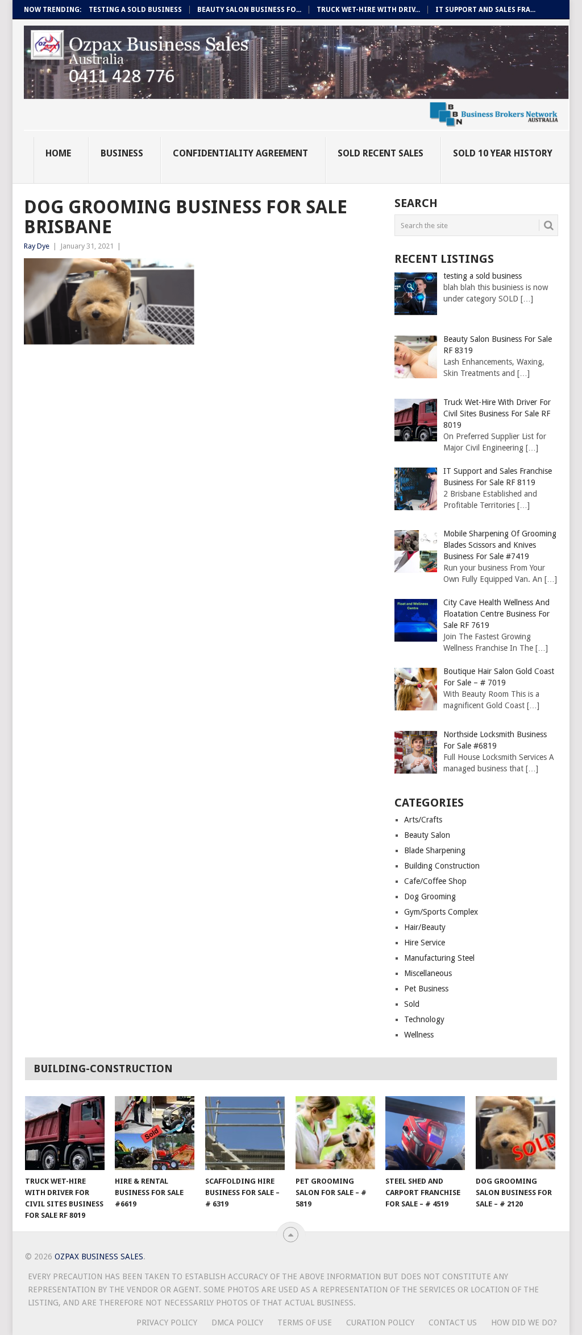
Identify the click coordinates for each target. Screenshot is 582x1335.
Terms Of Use (304, 1322)
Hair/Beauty (425, 927)
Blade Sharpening (434, 850)
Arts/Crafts (423, 819)
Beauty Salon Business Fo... (249, 10)
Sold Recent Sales (380, 153)
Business (122, 153)
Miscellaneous (428, 973)
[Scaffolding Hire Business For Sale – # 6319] (245, 1133)
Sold (411, 1004)
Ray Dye (36, 246)
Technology (424, 1019)
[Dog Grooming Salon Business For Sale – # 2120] (515, 1133)
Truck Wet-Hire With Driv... (368, 10)
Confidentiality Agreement (240, 153)
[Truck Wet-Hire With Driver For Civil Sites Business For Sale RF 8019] (65, 1133)
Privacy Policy (166, 1322)
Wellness (419, 1034)
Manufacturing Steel (439, 957)
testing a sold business (135, 10)
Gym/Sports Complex (441, 911)
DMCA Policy (237, 1322)
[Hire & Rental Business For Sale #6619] (154, 1133)
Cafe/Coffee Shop (435, 881)
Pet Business (426, 988)
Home (58, 153)
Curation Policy (380, 1322)
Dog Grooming (430, 896)
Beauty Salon (427, 835)
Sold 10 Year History (502, 153)
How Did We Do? (524, 1322)
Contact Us (453, 1322)
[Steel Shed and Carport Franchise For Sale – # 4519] (425, 1133)
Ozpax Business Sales (99, 1256)
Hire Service (424, 942)
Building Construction (442, 865)
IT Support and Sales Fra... (485, 10)
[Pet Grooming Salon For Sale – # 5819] (335, 1133)
